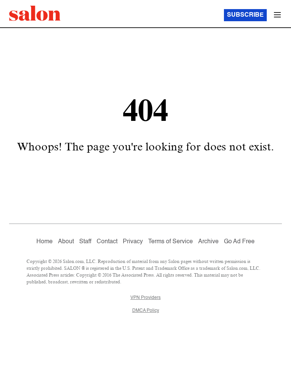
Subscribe (245, 15)
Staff (85, 242)
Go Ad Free (239, 242)
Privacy (133, 242)
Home (44, 242)
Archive (208, 242)
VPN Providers (145, 298)
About (66, 242)
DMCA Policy (145, 310)
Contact (107, 242)
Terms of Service (170, 242)
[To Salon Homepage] (35, 13)
